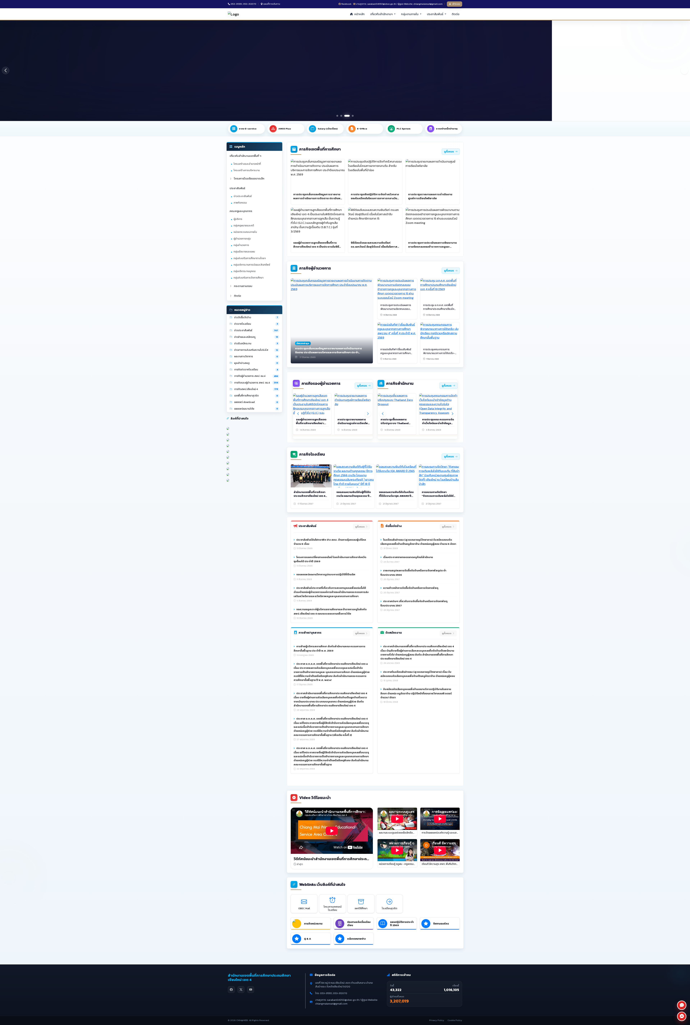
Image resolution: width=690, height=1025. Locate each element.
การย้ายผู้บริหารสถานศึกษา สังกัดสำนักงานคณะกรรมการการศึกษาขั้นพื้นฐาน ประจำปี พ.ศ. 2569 (329, 648)
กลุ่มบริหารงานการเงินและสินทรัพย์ (252, 265)
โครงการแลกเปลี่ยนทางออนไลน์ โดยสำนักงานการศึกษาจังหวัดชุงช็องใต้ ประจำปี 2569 (330, 559)
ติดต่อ (455, 14)
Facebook (346, 4)
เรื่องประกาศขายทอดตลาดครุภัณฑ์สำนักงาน (408, 557)
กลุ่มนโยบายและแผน (244, 252)
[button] (684, 70)
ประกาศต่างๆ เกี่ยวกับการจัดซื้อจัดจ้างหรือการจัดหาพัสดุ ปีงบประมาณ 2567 (413, 603)
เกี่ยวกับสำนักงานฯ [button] (381, 14)
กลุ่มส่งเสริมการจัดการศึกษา (248, 278)
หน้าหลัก (359, 14)
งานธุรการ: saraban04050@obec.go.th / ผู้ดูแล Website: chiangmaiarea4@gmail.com (399, 4)
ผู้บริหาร (238, 219)
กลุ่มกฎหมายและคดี (244, 225)
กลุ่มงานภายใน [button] (410, 14)
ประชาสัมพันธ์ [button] (435, 14)
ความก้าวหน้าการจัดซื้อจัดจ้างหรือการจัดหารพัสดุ (410, 588)
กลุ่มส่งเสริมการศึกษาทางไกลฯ (250, 258)
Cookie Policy (455, 1020)
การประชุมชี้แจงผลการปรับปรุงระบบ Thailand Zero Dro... (395, 423)
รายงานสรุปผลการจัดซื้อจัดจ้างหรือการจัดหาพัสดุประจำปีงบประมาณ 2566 (413, 573)
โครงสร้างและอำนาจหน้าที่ (247, 164)
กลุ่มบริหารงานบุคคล (245, 271)
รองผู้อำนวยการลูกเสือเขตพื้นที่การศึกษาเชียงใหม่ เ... (311, 421)
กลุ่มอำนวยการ (241, 245)
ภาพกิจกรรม (240, 203)
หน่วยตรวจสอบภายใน (245, 232)
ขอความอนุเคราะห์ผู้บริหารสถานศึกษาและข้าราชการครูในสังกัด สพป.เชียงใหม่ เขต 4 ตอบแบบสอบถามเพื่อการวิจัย (330, 611)
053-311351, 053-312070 (243, 4)
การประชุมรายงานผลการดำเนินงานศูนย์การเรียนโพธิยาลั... (353, 423)
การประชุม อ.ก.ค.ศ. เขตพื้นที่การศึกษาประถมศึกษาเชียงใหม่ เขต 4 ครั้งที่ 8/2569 (439, 309)
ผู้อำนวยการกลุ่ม (242, 239)
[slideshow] (345, 70)
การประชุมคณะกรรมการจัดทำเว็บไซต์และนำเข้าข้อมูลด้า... (438, 423)
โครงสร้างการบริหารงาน (247, 170)
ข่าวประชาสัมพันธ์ (243, 196)
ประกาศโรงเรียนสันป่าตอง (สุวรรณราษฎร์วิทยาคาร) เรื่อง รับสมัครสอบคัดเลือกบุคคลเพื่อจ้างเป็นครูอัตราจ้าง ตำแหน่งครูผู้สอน (417, 674)
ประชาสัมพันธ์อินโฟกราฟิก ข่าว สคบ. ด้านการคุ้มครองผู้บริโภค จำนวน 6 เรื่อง (330, 542)
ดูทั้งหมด (449, 151)
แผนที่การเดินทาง (271, 4)
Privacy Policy (436, 1020)
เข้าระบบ (456, 4)
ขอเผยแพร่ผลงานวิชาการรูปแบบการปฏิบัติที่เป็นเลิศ (325, 574)
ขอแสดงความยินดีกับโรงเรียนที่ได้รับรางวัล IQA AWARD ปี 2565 (396, 496)
